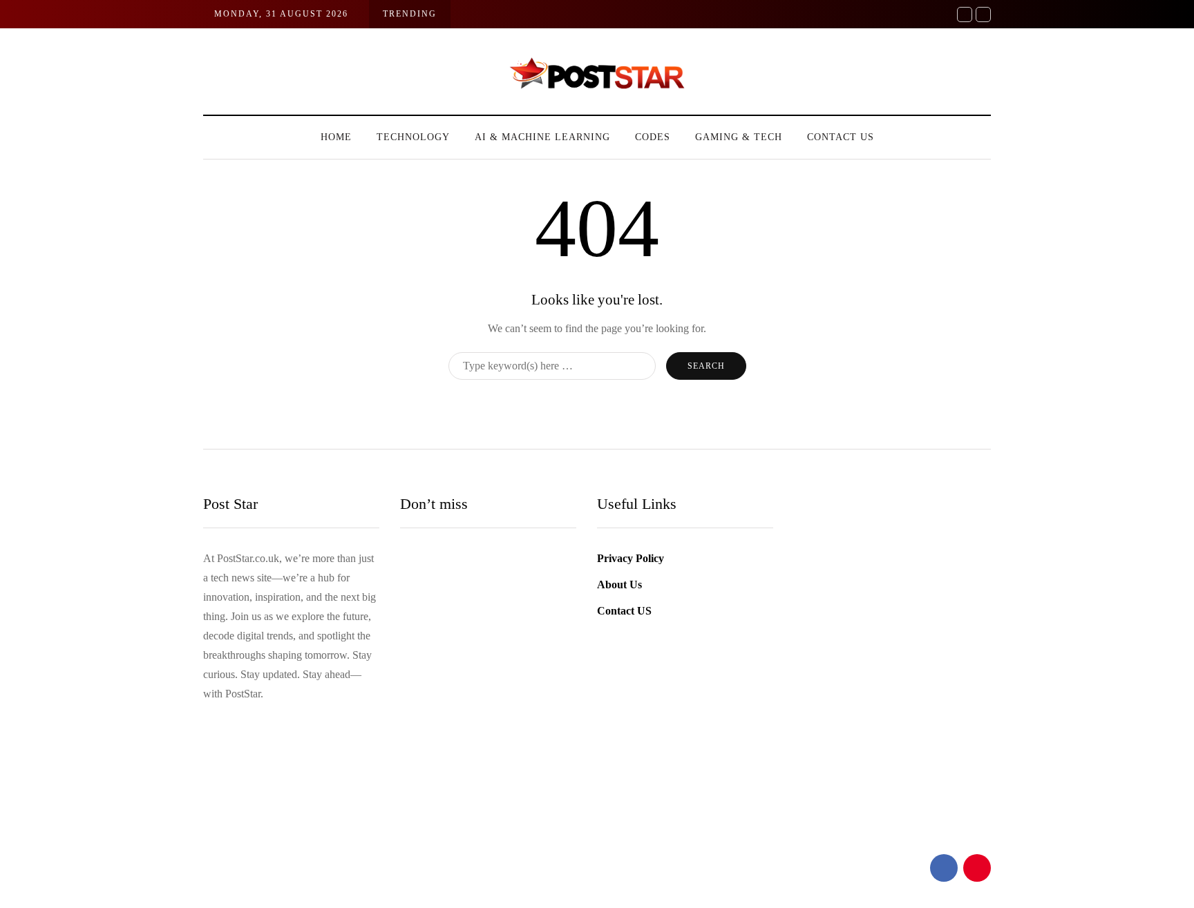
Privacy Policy (630, 558)
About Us (619, 584)
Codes (652, 137)
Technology (413, 137)
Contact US (840, 137)
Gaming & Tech (738, 137)
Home (336, 137)
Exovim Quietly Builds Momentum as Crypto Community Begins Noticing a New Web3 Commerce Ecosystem (536, 817)
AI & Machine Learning (542, 137)
